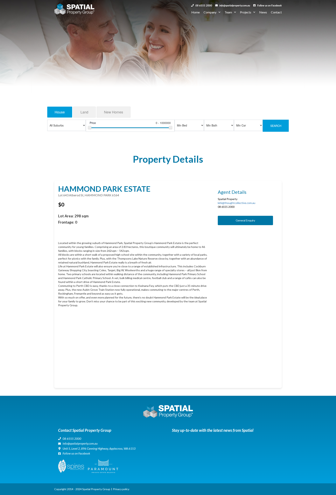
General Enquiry (245, 220)
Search (275, 126)
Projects (245, 12)
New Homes (113, 111)
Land (84, 111)
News (263, 12)
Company (210, 12)
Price (93, 123)
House (60, 111)
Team (228, 12)
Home (195, 12)
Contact (276, 12)
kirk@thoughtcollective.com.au (236, 202)
